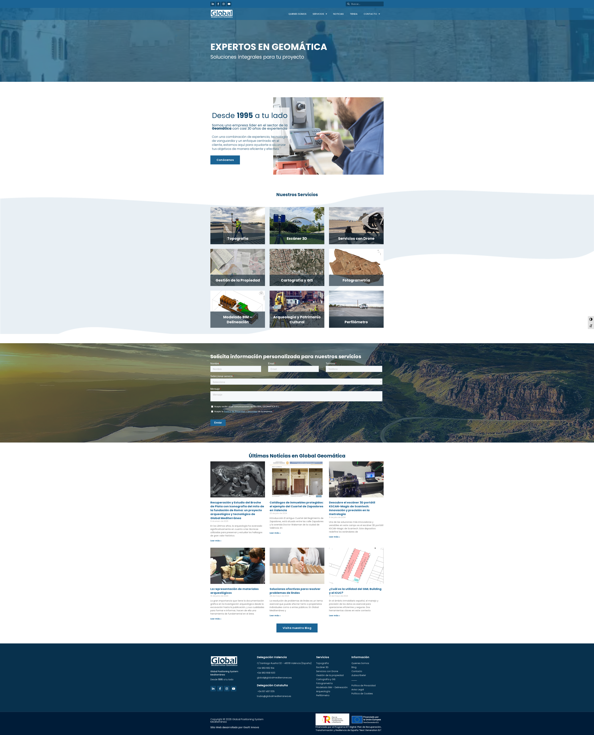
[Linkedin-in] (212, 4)
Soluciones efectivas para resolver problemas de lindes (295, 591)
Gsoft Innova (251, 727)
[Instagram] (223, 4)
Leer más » (215, 540)
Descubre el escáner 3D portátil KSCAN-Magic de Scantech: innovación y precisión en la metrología (352, 508)
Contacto (370, 13)
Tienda (353, 13)
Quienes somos (297, 13)
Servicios (318, 13)
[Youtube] (229, 4)
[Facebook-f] (218, 4)
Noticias (338, 13)
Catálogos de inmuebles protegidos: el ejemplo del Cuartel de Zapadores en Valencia (296, 506)
